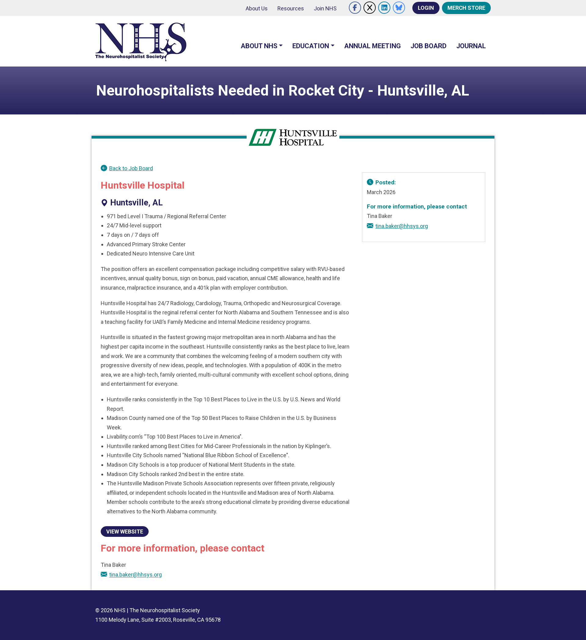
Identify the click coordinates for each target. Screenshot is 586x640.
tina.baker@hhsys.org (135, 575)
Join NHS (325, 8)
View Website (124, 531)
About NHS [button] (259, 46)
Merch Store (466, 8)
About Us (257, 8)
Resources (290, 8)
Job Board (429, 46)
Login (426, 8)
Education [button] (310, 46)
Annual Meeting (372, 46)
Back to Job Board (131, 168)
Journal (471, 46)
